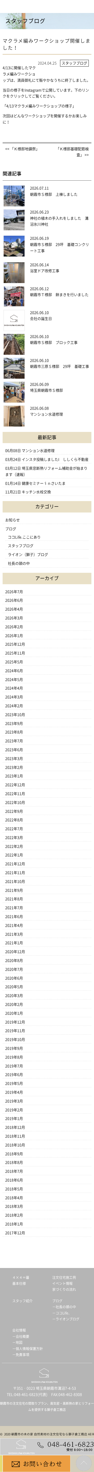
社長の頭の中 (19, 563)
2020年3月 (14, 995)
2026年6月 (14, 600)
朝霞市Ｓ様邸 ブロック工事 (54, 342)
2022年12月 (15, 785)
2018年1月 (14, 1224)
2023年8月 (14, 732)
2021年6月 (14, 916)
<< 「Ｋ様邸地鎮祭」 (22, 149)
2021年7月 (14, 908)
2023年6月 (14, 750)
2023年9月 (14, 723)
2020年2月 (14, 1004)
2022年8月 (14, 820)
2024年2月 (14, 706)
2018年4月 (14, 1198)
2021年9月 (14, 890)
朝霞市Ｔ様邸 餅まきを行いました (59, 295)
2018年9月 (14, 1154)
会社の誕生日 (41, 318)
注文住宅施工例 (64, 1277)
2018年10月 (15, 1145)
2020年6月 (14, 978)
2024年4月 (14, 688)
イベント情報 (62, 1283)
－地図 (17, 1342)
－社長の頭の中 (64, 1307)
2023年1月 (14, 776)
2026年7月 (14, 592)
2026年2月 (14, 627)
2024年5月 (14, 679)
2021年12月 (15, 864)
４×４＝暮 (20, 1277)
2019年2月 (14, 1110)
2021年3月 (14, 934)
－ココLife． (62, 1313)
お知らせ (12, 520)
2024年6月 (14, 671)
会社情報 (19, 1330)
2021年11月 (15, 873)
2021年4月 (14, 925)
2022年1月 (14, 855)
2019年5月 (14, 1083)
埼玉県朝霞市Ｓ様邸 (46, 390)
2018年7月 (14, 1171)
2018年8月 (14, 1162)
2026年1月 (14, 636)
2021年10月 (15, 881)
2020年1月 (14, 1013)
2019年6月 (14, 1074)
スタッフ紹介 (22, 1301)
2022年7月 (14, 829)
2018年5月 (14, 1189)
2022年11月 (15, 794)
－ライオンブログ (65, 1319)
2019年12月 (15, 1022)
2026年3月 (14, 618)
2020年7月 (14, 969)
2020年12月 (15, 952)
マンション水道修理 (46, 414)
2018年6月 (14, 1180)
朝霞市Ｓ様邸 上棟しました (54, 194)
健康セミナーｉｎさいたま (44, 483)
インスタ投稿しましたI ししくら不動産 (55, 459)
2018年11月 (15, 1136)
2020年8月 (14, 960)
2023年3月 (14, 758)
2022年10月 (15, 802)
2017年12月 (15, 1233)
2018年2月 (14, 1215)
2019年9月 (14, 1048)
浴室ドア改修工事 (44, 271)
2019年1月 (14, 1118)
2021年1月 (14, 943)
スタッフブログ (20, 546)
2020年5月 (14, 987)
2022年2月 (14, 846)
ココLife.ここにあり (24, 537)
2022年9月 (14, 811)
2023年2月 (14, 767)
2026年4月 (14, 609)
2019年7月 (14, 1066)
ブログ (10, 529)
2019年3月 (14, 1101)
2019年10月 (15, 1039)
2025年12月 (15, 644)
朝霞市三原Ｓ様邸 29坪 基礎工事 (59, 366)
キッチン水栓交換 (36, 492)
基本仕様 (19, 1283)
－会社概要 (20, 1336)
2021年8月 (14, 899)
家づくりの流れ (64, 1289)
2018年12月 (15, 1127)
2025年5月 (14, 662)
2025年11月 (15, 653)
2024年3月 (14, 697)
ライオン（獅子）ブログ (28, 554)
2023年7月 (14, 741)
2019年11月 (15, 1031)
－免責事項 (20, 1354)
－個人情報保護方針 (27, 1348)
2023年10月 (15, 715)
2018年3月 (14, 1206)
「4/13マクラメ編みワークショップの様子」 (39, 106)
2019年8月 (14, 1057)
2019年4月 (14, 1092)
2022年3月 (14, 837)
